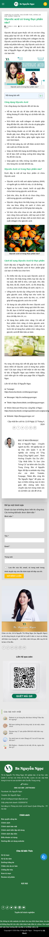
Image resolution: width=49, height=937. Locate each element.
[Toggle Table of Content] (39, 96)
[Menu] (3, 4)
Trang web (9, 557)
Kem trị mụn (6, 873)
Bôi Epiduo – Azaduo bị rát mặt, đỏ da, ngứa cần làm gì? (26, 746)
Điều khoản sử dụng (9, 837)
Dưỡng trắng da (14, 16)
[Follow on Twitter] (12, 648)
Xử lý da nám (6, 859)
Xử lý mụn (5, 855)
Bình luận (9, 516)
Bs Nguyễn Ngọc (15, 791)
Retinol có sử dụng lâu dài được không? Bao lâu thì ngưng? (26, 718)
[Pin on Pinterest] (31, 428)
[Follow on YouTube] (24, 648)
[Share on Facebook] (18, 428)
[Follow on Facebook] (4, 648)
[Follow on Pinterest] (16, 648)
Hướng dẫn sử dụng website (12, 841)
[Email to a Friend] (26, 428)
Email (7, 546)
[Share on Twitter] (22, 428)
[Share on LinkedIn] (35, 428)
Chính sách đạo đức (9, 834)
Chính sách (5, 823)
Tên (7, 536)
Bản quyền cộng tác (9, 819)
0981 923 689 (19, 788)
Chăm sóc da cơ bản (11, 15)
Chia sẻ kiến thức (26, 15)
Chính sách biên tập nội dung (12, 830)
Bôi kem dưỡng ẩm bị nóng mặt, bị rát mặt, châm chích (27, 725)
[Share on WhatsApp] (14, 428)
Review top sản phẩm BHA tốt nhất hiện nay (26, 732)
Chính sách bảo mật (9, 826)
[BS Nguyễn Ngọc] (24, 4)
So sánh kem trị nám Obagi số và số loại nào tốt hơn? (26, 739)
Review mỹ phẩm (8, 877)
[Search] (45, 4)
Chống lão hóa (7, 870)
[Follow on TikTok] (8, 648)
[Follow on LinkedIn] (20, 648)
